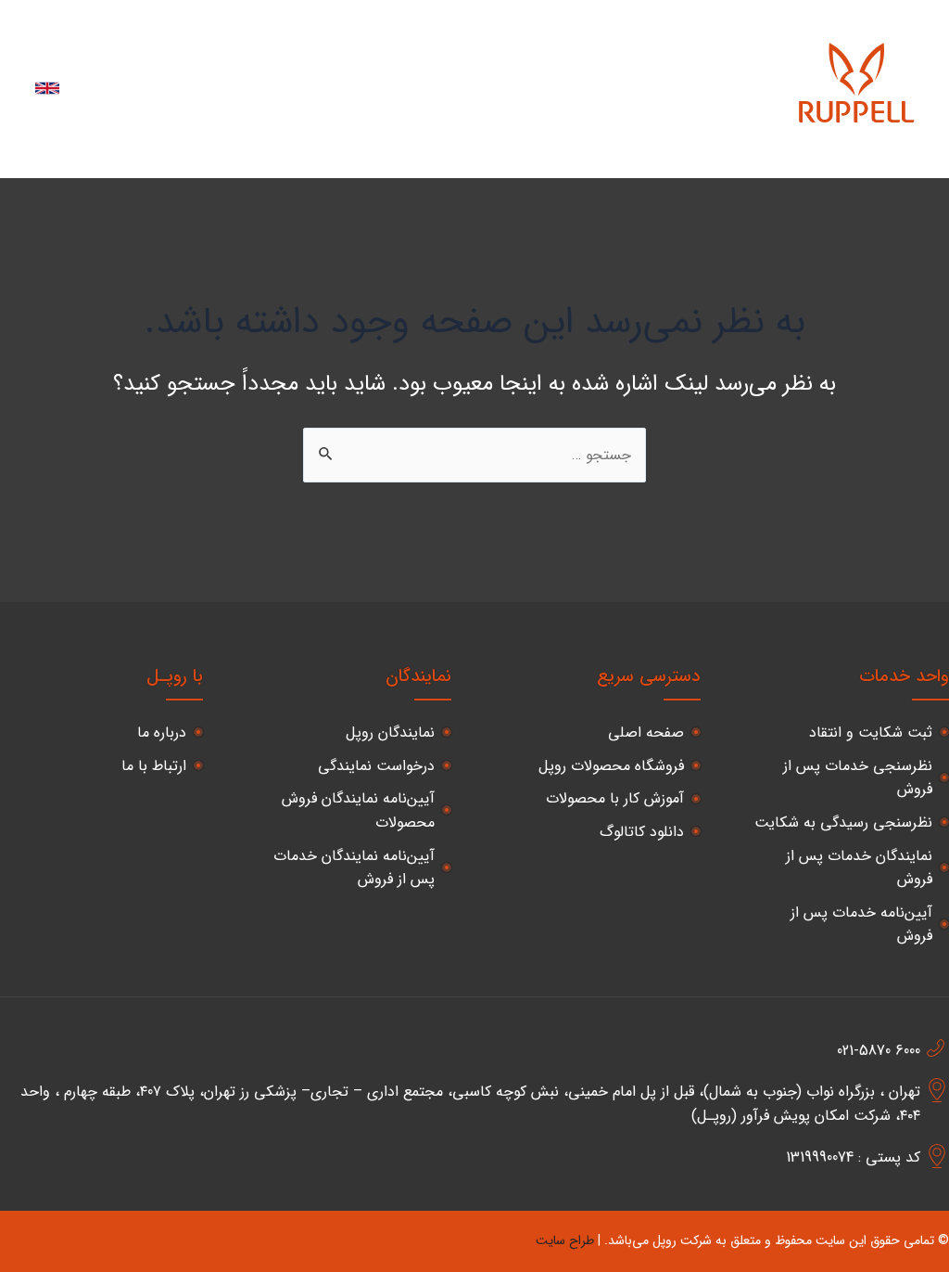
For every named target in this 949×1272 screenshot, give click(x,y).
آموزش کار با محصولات (615, 798)
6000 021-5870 (878, 1050)
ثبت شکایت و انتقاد (870, 732)
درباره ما (739, 149)
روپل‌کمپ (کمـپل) (221, 60)
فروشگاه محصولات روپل (611, 765)
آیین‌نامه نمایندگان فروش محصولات (358, 810)
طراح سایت (565, 1240)
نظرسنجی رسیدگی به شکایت (843, 822)
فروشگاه (739, 60)
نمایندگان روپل (364, 60)
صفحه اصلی (646, 732)
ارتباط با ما (652, 149)
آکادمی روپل (647, 60)
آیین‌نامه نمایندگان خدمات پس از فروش (354, 868)
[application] (446, 61)
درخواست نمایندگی (376, 765)
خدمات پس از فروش (516, 60)
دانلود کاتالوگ (642, 831)
